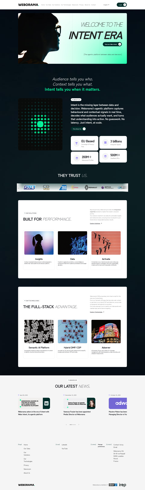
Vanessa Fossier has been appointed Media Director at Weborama (31, 413)
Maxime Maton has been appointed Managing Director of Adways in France (78, 413)
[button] (106, 4)
